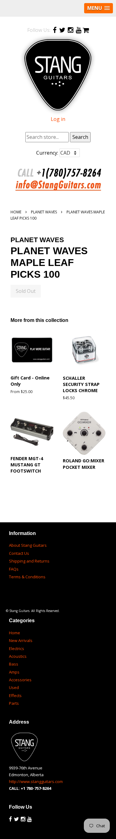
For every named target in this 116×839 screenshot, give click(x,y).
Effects (15, 695)
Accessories (20, 680)
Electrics (16, 648)
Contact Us (19, 553)
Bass (13, 664)
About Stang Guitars (28, 545)
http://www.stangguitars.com (36, 781)
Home (16, 212)
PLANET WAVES (44, 212)
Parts (14, 703)
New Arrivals (20, 640)
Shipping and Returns (29, 561)
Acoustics (18, 656)
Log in (58, 119)
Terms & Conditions (27, 577)
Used (14, 687)
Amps (14, 672)
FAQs (14, 569)
